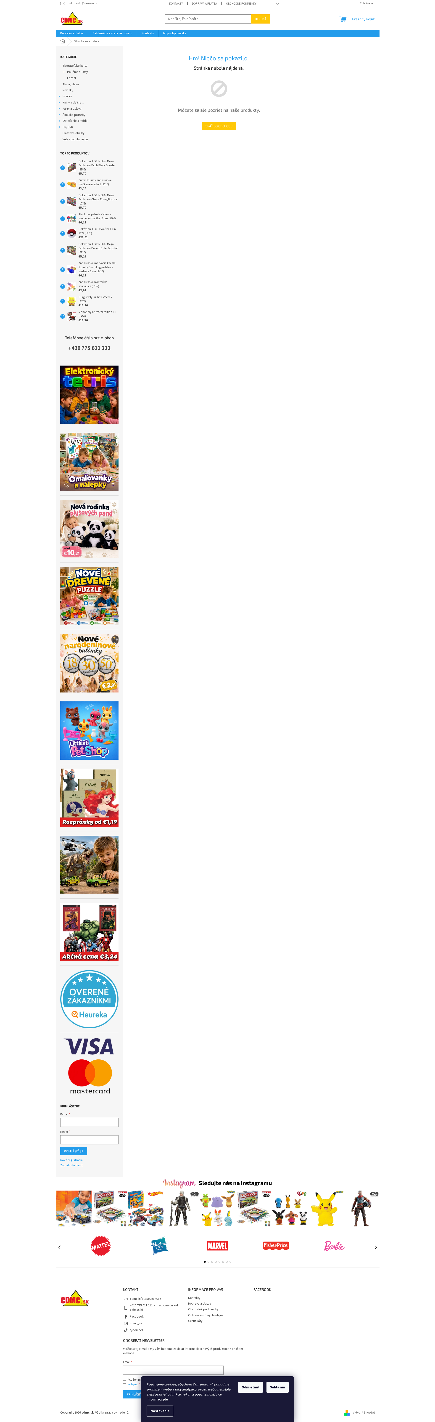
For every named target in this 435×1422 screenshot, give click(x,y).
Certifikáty (195, 1321)
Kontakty (176, 4)
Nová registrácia (71, 1160)
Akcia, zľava (71, 84)
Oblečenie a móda (75, 121)
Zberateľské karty (75, 66)
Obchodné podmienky (241, 4)
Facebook (137, 1316)
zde (165, 1399)
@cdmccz (136, 1330)
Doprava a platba (204, 4)
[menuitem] (72, 33)
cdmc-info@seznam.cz (145, 1299)
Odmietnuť (250, 1387)
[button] (205, 1262)
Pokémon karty (77, 72)
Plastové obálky (73, 133)
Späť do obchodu (219, 126)
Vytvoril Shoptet (364, 1412)
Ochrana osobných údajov (206, 1315)
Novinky (68, 90)
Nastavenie (159, 1411)
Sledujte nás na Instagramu (235, 1182)
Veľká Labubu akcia (75, 139)
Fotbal (71, 78)
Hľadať (260, 19)
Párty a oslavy (72, 108)
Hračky (67, 96)
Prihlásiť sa (74, 1151)
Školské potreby (74, 115)
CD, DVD (68, 127)
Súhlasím (277, 1387)
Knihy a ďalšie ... (73, 102)
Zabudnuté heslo (71, 1165)
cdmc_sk (136, 1323)
